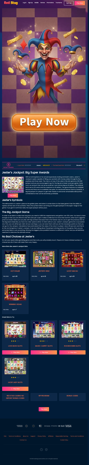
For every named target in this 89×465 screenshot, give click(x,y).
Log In (24, 2)
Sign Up (30, 2)
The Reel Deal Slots (40, 165)
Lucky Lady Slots (15, 382)
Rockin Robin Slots (72, 346)
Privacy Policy (42, 436)
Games (42, 2)
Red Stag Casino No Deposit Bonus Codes (15, 397)
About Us (25, 436)
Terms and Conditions (77, 436)
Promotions (50, 2)
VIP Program (44, 396)
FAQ (5, 436)
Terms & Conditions (15, 436)
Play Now (80, 3)
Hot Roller (15, 271)
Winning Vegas (15, 304)
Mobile (37, 2)
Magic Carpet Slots (43, 346)
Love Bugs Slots (15, 346)
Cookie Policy (64, 440)
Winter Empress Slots (80, 165)
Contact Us (23, 440)
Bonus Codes (72, 396)
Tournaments (60, 2)
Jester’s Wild (43, 271)
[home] (11, 5)
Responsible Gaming (62, 436)
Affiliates (50, 436)
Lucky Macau (72, 271)
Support (33, 436)
